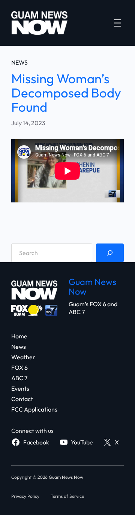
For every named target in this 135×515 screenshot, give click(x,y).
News (19, 62)
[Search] (110, 252)
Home (19, 336)
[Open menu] (117, 23)
